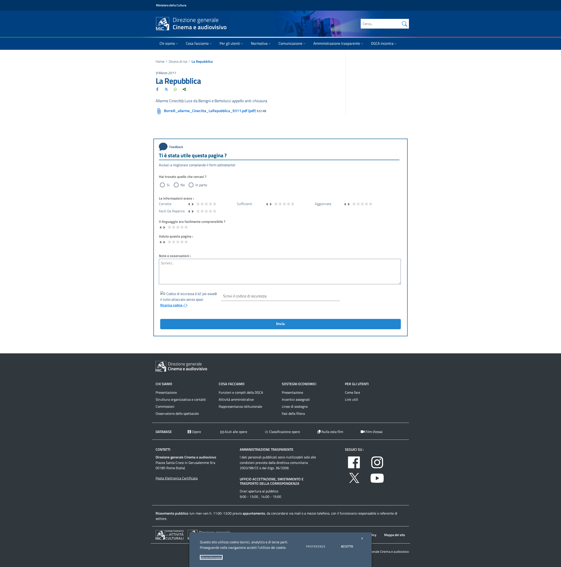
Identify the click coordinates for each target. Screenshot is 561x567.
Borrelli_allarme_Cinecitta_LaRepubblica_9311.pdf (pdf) (210, 111)
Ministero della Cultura (171, 5)
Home (160, 61)
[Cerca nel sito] (404, 24)
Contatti (163, 449)
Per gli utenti (230, 43)
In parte (201, 185)
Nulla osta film (332, 431)
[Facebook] (157, 89)
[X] (166, 89)
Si (168, 185)
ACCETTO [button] (347, 546)
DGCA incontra (382, 43)
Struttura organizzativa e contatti (181, 399)
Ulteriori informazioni (211, 557)
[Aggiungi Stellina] (192, 203)
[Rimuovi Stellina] (189, 203)
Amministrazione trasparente (336, 43)
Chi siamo (167, 43)
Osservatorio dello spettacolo (177, 413)
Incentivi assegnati (296, 399)
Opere (196, 431)
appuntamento (254, 513)
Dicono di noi (178, 61)
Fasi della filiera (293, 413)
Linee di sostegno (295, 406)
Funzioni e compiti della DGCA (241, 392)
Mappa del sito (394, 534)
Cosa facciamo (197, 43)
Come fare (352, 392)
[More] (184, 89)
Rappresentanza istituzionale (240, 406)
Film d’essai (374, 431)
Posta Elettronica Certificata (177, 478)
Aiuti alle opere (235, 431)
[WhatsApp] (175, 89)
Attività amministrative (236, 399)
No (183, 185)
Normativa (259, 43)
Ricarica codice (171, 305)
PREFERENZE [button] (315, 546)
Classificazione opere (284, 431)
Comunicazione (290, 43)
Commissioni (165, 406)
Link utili (351, 399)
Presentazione (166, 392)
